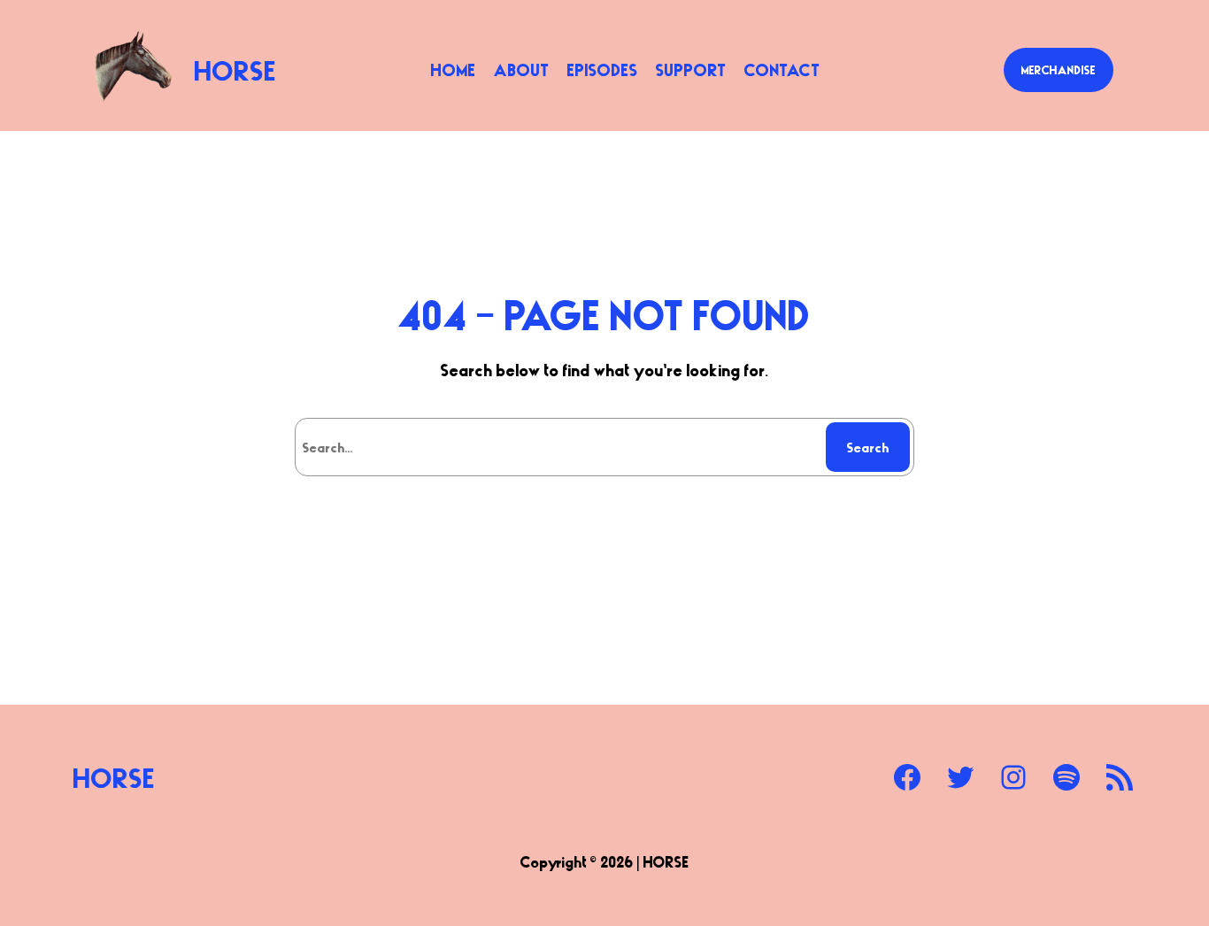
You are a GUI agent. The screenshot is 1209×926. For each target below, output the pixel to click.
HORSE (236, 70)
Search (868, 447)
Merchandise (1058, 70)
